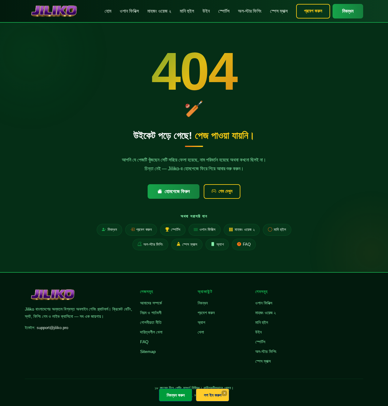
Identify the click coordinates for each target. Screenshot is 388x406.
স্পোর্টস (223, 11)
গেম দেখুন (225, 191)
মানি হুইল (187, 11)
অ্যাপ (220, 244)
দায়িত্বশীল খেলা (151, 332)
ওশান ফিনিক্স (129, 11)
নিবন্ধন (347, 11)
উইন (206, 11)
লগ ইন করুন (212, 395)
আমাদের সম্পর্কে (151, 303)
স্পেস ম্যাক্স (279, 11)
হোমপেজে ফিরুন (177, 191)
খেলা (201, 332)
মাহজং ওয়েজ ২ (159, 11)
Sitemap (148, 351)
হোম (108, 11)
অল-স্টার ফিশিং (250, 11)
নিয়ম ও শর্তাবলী (151, 312)
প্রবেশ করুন (313, 10)
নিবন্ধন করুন (176, 395)
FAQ (247, 244)
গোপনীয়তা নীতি (151, 322)
